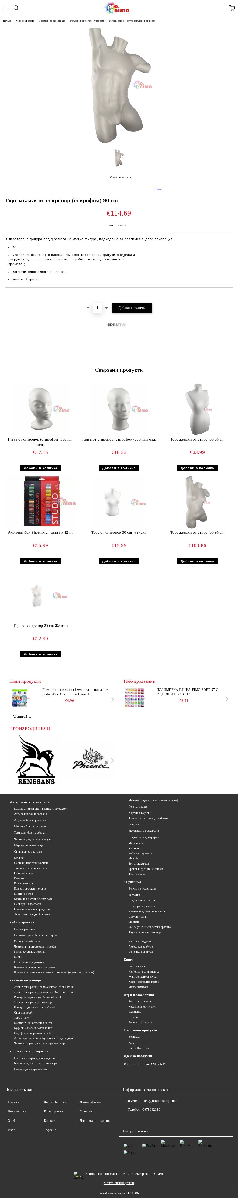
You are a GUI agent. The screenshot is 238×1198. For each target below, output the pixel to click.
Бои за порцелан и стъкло (30, 888)
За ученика (132, 882)
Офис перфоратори (141, 951)
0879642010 (151, 1109)
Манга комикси (138, 987)
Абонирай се (22, 716)
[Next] (111, 699)
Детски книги (137, 966)
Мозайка (134, 858)
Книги (129, 959)
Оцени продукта (120, 177)
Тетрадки (134, 895)
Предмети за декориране (52, 20)
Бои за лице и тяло (140, 1001)
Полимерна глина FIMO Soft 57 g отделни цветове (187, 692)
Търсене (50, 1130)
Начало (7, 20)
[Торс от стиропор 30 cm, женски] (119, 527)
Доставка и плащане (95, 1120)
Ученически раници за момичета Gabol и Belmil (44, 987)
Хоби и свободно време (144, 981)
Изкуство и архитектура (144, 971)
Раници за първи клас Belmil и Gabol (37, 997)
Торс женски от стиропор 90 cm (197, 532)
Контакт (50, 1120)
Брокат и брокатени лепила (146, 869)
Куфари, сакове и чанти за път (33, 1028)
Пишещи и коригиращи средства (34, 1058)
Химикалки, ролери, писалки (147, 911)
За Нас (13, 1120)
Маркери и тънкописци (28, 845)
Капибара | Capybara (141, 1022)
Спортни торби (23, 1012)
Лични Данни (90, 1102)
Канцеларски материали (29, 1051)
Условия (86, 1111)
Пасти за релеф (23, 893)
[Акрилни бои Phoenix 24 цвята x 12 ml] (41, 526)
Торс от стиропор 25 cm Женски (40, 626)
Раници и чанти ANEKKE (144, 1064)
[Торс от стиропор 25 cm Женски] (40, 621)
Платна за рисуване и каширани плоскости (41, 808)
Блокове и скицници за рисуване (34, 967)
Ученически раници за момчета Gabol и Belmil (44, 992)
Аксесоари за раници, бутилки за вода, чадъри (43, 1038)
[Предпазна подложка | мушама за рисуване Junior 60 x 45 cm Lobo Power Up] (19, 698)
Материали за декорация (144, 830)
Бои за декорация (140, 863)
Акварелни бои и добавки (30, 813)
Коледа (133, 1043)
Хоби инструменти (140, 853)
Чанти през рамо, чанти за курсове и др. (40, 1043)
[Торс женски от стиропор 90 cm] (197, 527)
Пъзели (133, 1017)
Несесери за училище (142, 906)
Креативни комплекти (142, 1006)
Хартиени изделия (140, 941)
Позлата (19, 878)
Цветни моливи (138, 916)
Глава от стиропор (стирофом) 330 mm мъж (119, 439)
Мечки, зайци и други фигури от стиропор (132, 20)
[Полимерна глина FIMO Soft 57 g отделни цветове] (134, 698)
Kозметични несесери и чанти (33, 1022)
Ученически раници (25, 980)
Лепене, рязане (138, 806)
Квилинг (134, 848)
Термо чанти (22, 1017)
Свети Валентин (139, 1048)
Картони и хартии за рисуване (33, 898)
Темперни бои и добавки (30, 832)
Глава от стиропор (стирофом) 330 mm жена (40, 442)
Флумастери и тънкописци (145, 932)
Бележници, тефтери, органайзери (35, 1063)
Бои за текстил (23, 883)
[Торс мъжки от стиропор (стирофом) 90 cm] (119, 142)
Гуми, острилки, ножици (30, 951)
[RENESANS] (35, 760)
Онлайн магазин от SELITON (119, 1193)
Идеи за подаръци (138, 1056)
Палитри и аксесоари (27, 904)
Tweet (158, 189)
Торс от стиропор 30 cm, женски (119, 532)
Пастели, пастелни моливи (31, 863)
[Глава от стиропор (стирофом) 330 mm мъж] (119, 434)
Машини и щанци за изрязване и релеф (153, 800)
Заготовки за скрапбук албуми (148, 818)
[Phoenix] (89, 760)
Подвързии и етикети (142, 900)
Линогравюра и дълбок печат (32, 914)
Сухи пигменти (23, 873)
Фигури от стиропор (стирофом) (87, 20)
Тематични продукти (140, 1030)
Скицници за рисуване (28, 851)
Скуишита (135, 1011)
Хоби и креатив (25, 20)
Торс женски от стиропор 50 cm (197, 439)
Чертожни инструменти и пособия (35, 946)
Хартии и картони (140, 813)
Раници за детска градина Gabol (34, 1007)
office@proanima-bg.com (158, 1101)
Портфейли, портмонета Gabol (33, 1033)
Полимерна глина (25, 929)
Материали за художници (29, 802)
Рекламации (17, 1111)
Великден (135, 1036)
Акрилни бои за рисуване (30, 820)
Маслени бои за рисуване (30, 826)
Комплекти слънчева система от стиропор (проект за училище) (54, 972)
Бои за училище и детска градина (150, 927)
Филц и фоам (137, 874)
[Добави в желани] (229, 295)
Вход (11, 1130)
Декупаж (134, 824)
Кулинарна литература (143, 976)
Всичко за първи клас (142, 888)
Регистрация (53, 1111)
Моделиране (136, 843)
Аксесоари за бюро (141, 946)
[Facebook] (127, 1119)
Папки (18, 956)
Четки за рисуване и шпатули (32, 839)
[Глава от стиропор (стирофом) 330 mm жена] (40, 434)
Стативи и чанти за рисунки (32, 909)
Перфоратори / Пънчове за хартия (36, 935)
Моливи (19, 857)
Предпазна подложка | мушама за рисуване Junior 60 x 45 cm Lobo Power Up (75, 692)
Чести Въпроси (55, 1102)
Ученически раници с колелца (33, 1002)
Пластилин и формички (29, 962)
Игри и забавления (139, 995)
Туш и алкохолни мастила (30, 868)
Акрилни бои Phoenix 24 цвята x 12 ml (40, 532)
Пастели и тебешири (27, 941)
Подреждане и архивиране (30, 1069)
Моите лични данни (119, 1183)
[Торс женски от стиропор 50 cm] (197, 434)
